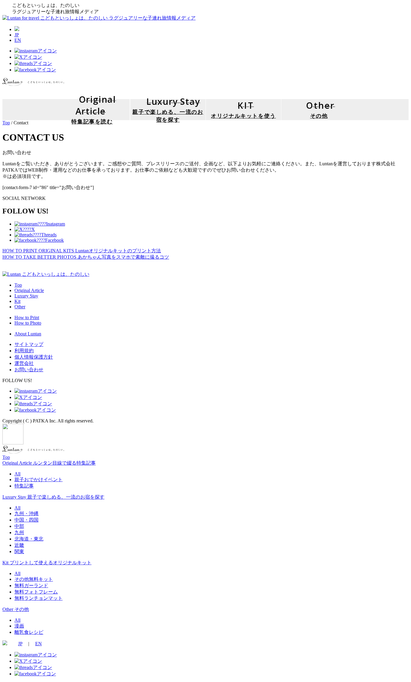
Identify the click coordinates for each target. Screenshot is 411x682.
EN (17, 40)
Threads (49, 234)
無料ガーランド (31, 585)
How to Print (26, 317)
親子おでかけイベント (38, 479)
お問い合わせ (28, 369)
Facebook (54, 240)
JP (16, 34)
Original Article (29, 290)
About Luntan (27, 333)
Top (6, 122)
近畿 (19, 545)
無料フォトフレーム (36, 591)
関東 (19, 551)
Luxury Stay (26, 295)
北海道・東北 (28, 538)
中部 (19, 526)
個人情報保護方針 (33, 357)
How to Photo (27, 322)
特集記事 (24, 485)
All (17, 473)
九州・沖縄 (26, 513)
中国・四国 (26, 519)
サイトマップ (28, 344)
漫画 (19, 625)
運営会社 (24, 363)
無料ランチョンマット (38, 598)
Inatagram (55, 223)
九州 (19, 532)
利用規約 (24, 350)
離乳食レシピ (28, 632)
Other (19, 306)
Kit (17, 301)
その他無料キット (33, 579)
